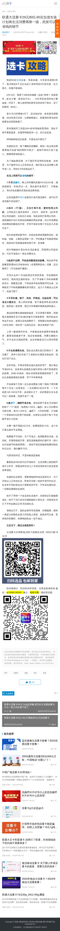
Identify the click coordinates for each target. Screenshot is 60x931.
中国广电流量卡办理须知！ (17, 772)
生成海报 (9, 693)
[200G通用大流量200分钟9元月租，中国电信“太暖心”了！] (11, 760)
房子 (13, 402)
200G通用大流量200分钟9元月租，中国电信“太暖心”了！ (39, 757)
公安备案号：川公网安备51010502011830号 (30, 927)
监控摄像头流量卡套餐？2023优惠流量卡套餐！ (40, 742)
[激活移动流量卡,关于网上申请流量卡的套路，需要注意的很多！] (11, 867)
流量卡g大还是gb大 (33, 808)
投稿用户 (6, 32)
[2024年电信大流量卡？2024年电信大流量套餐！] (11, 882)
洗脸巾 (16, 182)
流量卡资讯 (43, 32)
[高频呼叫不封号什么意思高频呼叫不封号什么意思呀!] (11, 796)
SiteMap (32, 921)
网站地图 (39, 921)
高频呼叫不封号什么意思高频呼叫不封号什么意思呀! (39, 793)
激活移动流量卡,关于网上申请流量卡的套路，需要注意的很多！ (40, 864)
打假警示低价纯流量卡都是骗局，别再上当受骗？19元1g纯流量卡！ (40, 825)
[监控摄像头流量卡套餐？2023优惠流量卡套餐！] (11, 744)
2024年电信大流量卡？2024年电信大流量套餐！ (39, 880)
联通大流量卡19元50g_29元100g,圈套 (23, 894)
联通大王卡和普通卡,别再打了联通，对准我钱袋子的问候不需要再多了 (29, 841)
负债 (18, 80)
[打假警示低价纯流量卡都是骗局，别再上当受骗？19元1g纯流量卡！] (11, 827)
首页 (3, 11)
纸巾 (22, 197)
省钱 (24, 175)
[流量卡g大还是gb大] (11, 812)
